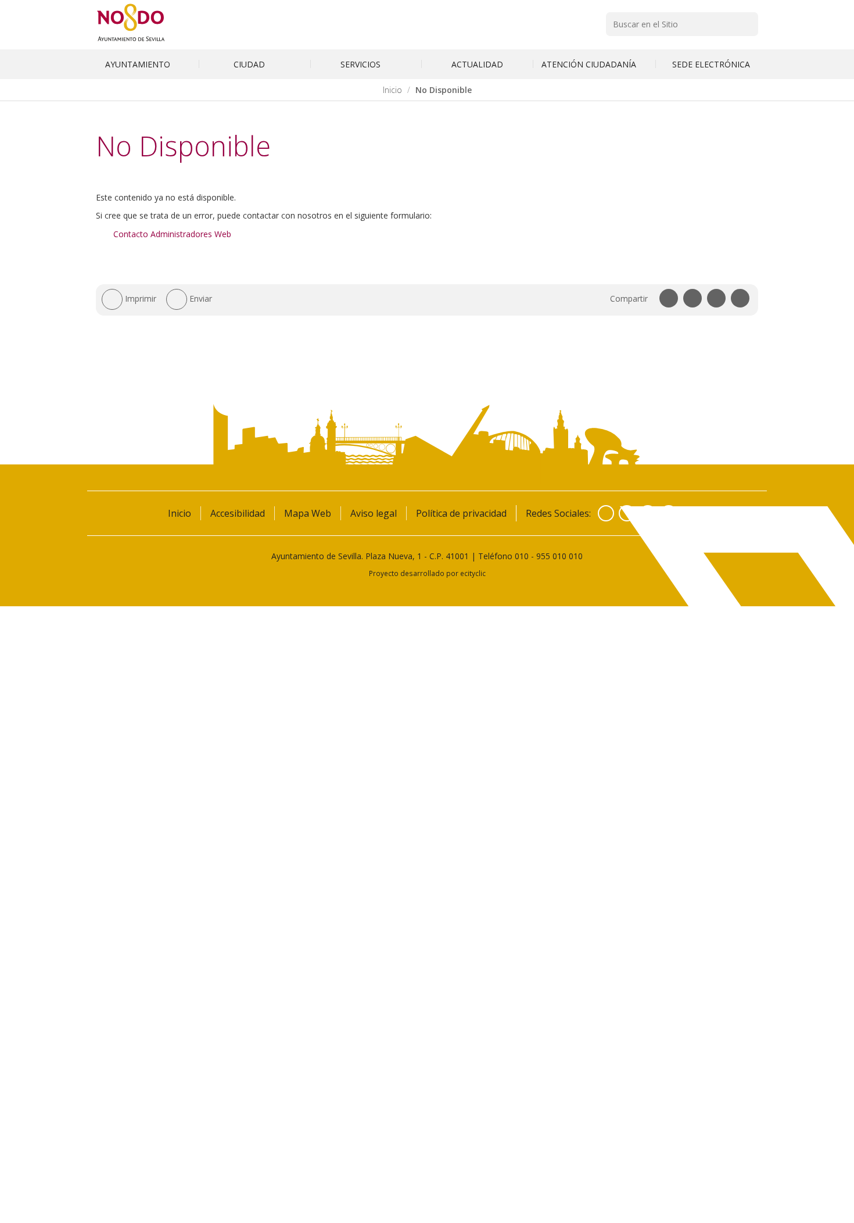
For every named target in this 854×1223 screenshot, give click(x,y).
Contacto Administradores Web (172, 233)
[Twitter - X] (627, 513)
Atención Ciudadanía (589, 64)
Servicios (361, 64)
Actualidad (477, 64)
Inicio (392, 89)
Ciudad (250, 64)
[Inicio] (131, 41)
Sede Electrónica (711, 64)
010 (522, 556)
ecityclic (473, 573)
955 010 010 (559, 556)
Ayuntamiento (139, 64)
